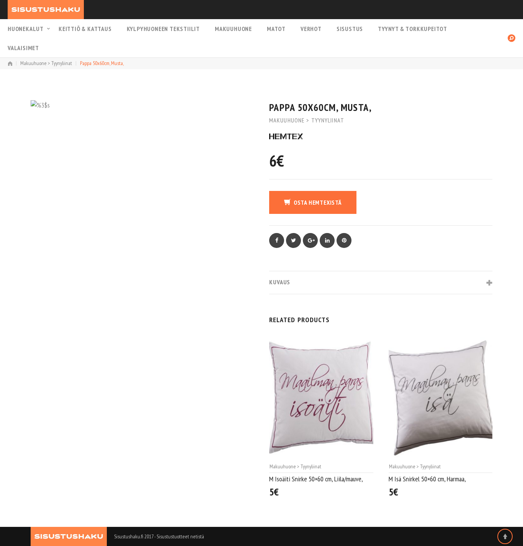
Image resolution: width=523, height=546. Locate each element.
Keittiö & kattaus (85, 29)
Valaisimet (23, 48)
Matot (276, 29)
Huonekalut (26, 29)
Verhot (311, 29)
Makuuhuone (233, 29)
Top (505, 536)
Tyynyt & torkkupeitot (412, 29)
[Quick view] (369, 494)
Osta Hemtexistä (318, 202)
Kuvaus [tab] (279, 282)
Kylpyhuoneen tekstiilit (163, 29)
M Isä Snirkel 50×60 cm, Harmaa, (307, 478)
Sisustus (350, 29)
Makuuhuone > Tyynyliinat (46, 63)
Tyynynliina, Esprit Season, (421, 479)
